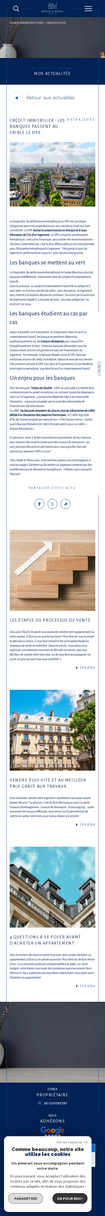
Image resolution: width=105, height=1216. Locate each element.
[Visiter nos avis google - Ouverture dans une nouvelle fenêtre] (52, 1132)
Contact (99, 368)
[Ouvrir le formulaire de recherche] (16, 8)
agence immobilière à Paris (27, 23)
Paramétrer (25, 1198)
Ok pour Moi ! (70, 1198)
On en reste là (69, 1142)
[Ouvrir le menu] (88, 8)
